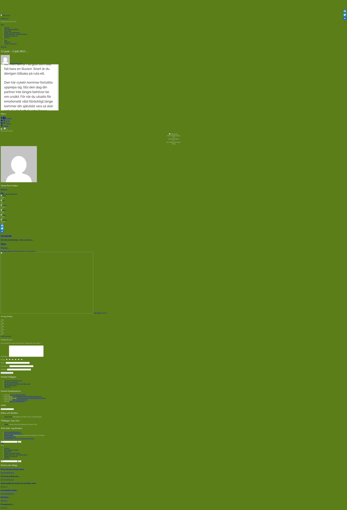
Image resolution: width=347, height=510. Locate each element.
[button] (173, 24)
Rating (3, 359)
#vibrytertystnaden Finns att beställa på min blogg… (27, 396)
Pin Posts (7, 37)
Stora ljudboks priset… (10, 385)
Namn (3, 363)
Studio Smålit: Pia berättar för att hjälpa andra (17, 384)
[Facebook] (173, 225)
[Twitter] (173, 228)
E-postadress (5, 366)
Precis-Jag (4, 47)
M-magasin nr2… (7, 504)
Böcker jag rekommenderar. (12, 32)
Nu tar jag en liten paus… (11, 382)
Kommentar (5, 356)
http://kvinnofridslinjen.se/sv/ (12, 432)
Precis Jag (13, 63)
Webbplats (4, 369)
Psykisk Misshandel (10, 437)
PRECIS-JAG (5, 18)
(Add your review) (6, 336)
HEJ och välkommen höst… (18, 395)
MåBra (6, 424)
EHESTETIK (8, 417)
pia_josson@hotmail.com (10, 194)
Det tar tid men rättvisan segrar (13, 380)
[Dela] (173, 231)
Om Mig (6, 27)
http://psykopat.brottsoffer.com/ (13, 433)
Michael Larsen (8, 435)
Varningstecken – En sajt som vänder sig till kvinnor (19, 438)
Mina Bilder (7, 31)
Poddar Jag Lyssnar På (10, 36)
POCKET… (8, 387)
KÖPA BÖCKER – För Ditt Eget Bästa (15, 34)
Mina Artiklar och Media (11, 29)
